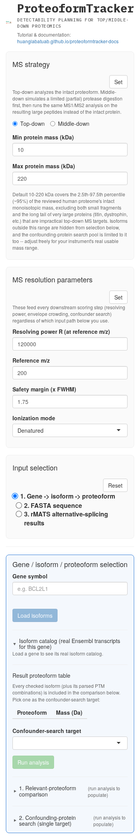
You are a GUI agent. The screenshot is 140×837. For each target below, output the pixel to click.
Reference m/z (31, 360)
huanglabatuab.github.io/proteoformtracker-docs (68, 41)
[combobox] (44, 430)
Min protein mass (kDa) (43, 137)
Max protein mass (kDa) (43, 166)
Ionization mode (33, 418)
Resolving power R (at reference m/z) (61, 331)
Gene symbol (29, 576)
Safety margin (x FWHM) (44, 389)
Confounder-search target (46, 731)
